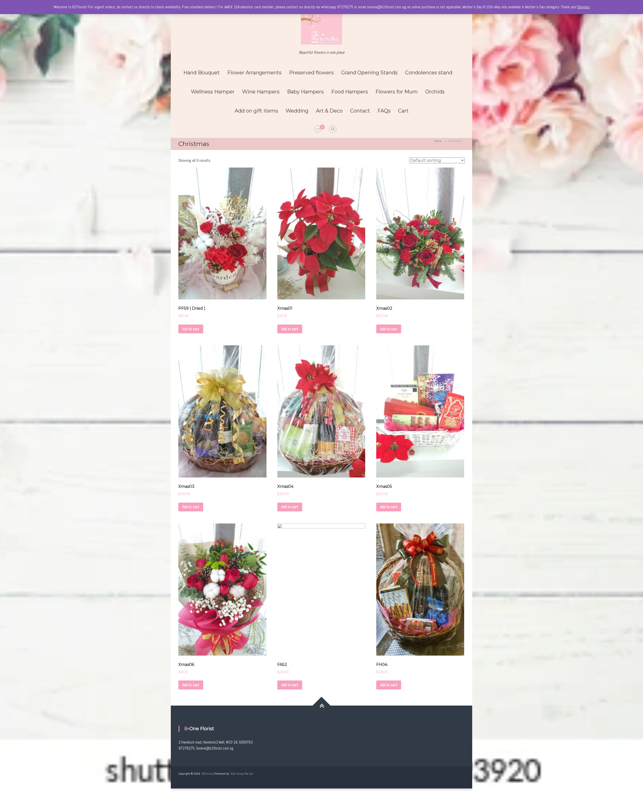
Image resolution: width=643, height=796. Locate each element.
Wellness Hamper (213, 92)
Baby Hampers (305, 92)
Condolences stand (428, 73)
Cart (403, 111)
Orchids (435, 92)
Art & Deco (329, 111)
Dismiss (583, 7)
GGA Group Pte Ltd (242, 774)
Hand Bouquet (201, 73)
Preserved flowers (311, 73)
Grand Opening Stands (369, 73)
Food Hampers (349, 92)
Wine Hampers (261, 92)
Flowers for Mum (397, 92)
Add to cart (190, 329)
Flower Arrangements (254, 73)
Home (438, 141)
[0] (317, 129)
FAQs (384, 111)
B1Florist (207, 774)
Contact (360, 111)
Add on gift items (256, 111)
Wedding (297, 111)
